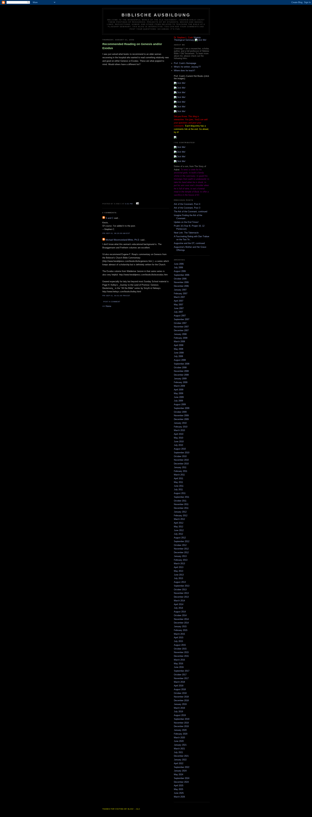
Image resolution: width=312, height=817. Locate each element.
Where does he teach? (184, 70)
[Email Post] (137, 203)
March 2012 (179, 519)
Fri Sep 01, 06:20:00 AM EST (116, 233)
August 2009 (180, 404)
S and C (109, 218)
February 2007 (180, 293)
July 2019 (178, 711)
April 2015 (178, 637)
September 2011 (181, 497)
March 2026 (179, 797)
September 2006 (181, 275)
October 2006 (180, 278)
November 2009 (181, 415)
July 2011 (178, 489)
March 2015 (179, 634)
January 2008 (180, 334)
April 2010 (178, 434)
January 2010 (180, 423)
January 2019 (180, 704)
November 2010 (181, 460)
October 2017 (180, 674)
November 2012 (181, 548)
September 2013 (181, 586)
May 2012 (178, 526)
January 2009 (180, 378)
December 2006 (181, 286)
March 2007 (179, 297)
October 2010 (180, 456)
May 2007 (178, 304)
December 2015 (181, 656)
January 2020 (180, 730)
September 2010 (181, 452)
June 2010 (179, 441)
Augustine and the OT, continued (189, 243)
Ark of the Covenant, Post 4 (187, 204)
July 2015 (178, 641)
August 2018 (180, 689)
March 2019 (179, 708)
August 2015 (180, 645)
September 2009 (181, 408)
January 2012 (180, 512)
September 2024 (181, 778)
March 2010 (179, 430)
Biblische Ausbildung (156, 15)
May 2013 (178, 571)
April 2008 (178, 345)
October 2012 (180, 545)
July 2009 (178, 400)
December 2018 (181, 700)
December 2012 (181, 552)
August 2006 (180, 271)
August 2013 (180, 582)
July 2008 (178, 356)
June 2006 (179, 264)
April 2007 (178, 301)
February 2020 (180, 734)
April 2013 (178, 567)
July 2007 (178, 312)
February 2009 (180, 382)
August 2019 (180, 715)
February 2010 (180, 426)
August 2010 (180, 449)
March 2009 (179, 386)
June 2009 (179, 397)
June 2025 (179, 793)
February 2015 (180, 630)
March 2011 (179, 474)
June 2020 (179, 741)
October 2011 (180, 501)
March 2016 (179, 660)
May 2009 (178, 393)
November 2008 (181, 371)
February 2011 (180, 471)
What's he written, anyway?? (187, 67)
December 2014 (181, 622)
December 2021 (181, 756)
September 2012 (181, 541)
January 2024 (180, 771)
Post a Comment (111, 302)
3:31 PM (129, 204)
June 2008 (179, 352)
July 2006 (178, 267)
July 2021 (178, 752)
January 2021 (180, 745)
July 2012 (178, 534)
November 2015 (181, 652)
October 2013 (180, 589)
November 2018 (181, 696)
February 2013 (180, 560)
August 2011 (180, 493)
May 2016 (178, 663)
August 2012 (180, 537)
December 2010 (181, 463)
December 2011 (181, 508)
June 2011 (178, 486)
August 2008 (180, 360)
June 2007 (179, 308)
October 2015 (180, 649)
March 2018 (179, 682)
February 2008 (180, 338)
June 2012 (179, 530)
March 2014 (179, 600)
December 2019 (181, 726)
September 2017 (181, 671)
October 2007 (180, 323)
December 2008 (181, 375)
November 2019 (181, 723)
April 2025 (178, 785)
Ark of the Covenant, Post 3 (187, 208)
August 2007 (180, 315)
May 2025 (178, 789)
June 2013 (179, 575)
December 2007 (181, 330)
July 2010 (178, 445)
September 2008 (181, 364)
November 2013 (181, 593)
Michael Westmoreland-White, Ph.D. (123, 240)
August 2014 (180, 611)
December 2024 (181, 782)
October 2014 (180, 615)
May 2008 (178, 349)
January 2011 (180, 467)
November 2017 (181, 678)
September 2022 (181, 767)
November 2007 (181, 326)
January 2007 (180, 290)
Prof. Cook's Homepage (185, 63)
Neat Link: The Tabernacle (186, 232)
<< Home (106, 306)
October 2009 (180, 412)
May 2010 (178, 438)
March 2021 (179, 748)
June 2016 (179, 667)
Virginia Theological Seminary (187, 38)
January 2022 (180, 759)
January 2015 (180, 626)
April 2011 (178, 478)
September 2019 (181, 719)
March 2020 (179, 737)
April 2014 (178, 604)
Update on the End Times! (186, 222)
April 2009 (178, 389)
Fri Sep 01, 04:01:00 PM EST (116, 296)
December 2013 (181, 597)
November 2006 (181, 282)
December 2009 (181, 419)
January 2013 (180, 556)
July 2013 (178, 578)
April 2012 (178, 523)
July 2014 (178, 608)
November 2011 (181, 504)
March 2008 (179, 341)
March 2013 (179, 563)
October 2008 (180, 367)
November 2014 (181, 619)
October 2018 (180, 693)
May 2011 (178, 482)
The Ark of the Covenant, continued (190, 211)
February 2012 (180, 515)
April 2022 (178, 763)
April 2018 (178, 685)
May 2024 (178, 774)
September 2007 (181, 319)
